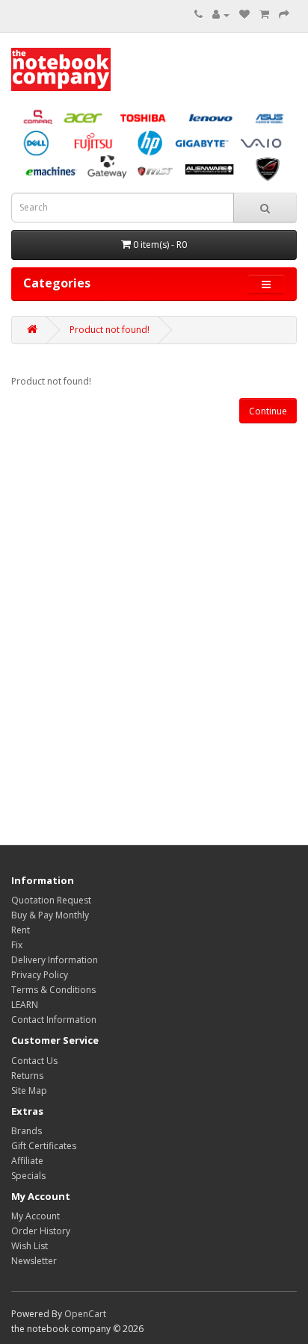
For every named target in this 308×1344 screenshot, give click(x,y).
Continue (268, 411)
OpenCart (85, 1313)
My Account (35, 1216)
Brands (26, 1130)
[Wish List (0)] (244, 14)
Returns (27, 1075)
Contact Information (53, 1019)
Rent (20, 930)
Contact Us (34, 1060)
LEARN (24, 1004)
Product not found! (110, 329)
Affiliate (27, 1160)
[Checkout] (284, 14)
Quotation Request (51, 900)
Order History (40, 1231)
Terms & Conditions (53, 989)
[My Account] (221, 14)
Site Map (29, 1090)
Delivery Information (54, 959)
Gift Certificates (43, 1145)
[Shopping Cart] (264, 14)
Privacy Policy (39, 974)
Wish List (29, 1245)
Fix (16, 945)
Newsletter (34, 1260)
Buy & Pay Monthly (50, 915)
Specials (28, 1175)
